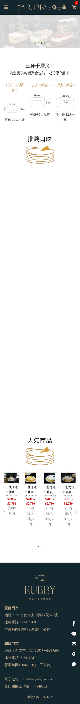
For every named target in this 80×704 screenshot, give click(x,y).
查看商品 (28, 262)
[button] (2, 31)
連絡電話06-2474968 (20, 622)
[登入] (64, 7)
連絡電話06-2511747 (20, 658)
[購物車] (74, 10)
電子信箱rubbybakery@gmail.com (29, 679)
